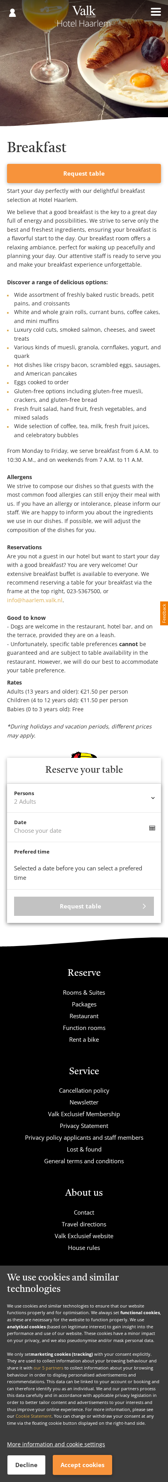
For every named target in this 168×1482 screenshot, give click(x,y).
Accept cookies (82, 1465)
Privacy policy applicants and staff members (84, 1137)
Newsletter (84, 1102)
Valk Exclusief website (84, 1236)
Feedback (164, 613)
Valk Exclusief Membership (84, 1114)
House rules (84, 1247)
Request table (84, 173)
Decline (26, 1465)
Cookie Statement (34, 1416)
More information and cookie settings (56, 1444)
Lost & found (84, 1149)
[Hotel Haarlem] (83, 19)
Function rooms (84, 1028)
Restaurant (84, 1016)
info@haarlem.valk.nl (35, 600)
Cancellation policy (84, 1090)
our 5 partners (48, 1368)
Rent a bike (84, 1039)
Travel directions (84, 1224)
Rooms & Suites (84, 992)
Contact (84, 1212)
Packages (84, 1004)
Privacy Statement (84, 1126)
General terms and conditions (84, 1161)
